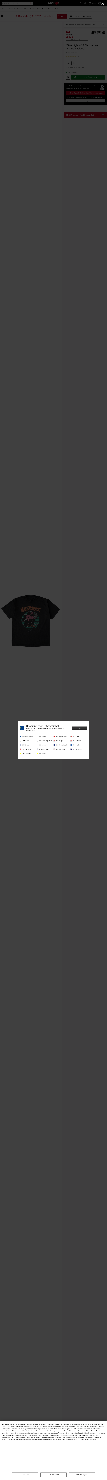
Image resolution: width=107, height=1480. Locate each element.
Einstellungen (81, 1474)
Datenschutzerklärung (89, 1439)
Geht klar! (25, 1475)
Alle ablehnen (53, 1475)
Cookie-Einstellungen (25, 1439)
